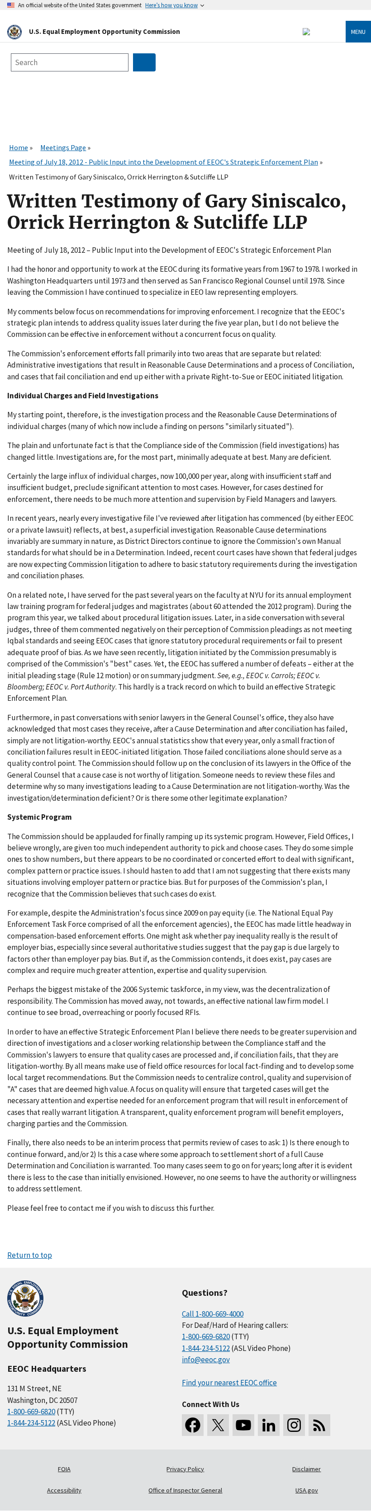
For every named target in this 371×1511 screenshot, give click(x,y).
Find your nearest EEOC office (229, 1383)
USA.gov (306, 1490)
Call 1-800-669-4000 (212, 1314)
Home (18, 147)
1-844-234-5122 (31, 1423)
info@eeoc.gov (206, 1360)
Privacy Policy (185, 1469)
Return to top (29, 1255)
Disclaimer (306, 1469)
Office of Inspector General (185, 1490)
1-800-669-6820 (31, 1412)
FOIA (64, 1469)
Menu (358, 32)
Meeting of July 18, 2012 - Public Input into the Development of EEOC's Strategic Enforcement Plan (163, 161)
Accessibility (64, 1490)
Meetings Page (63, 147)
